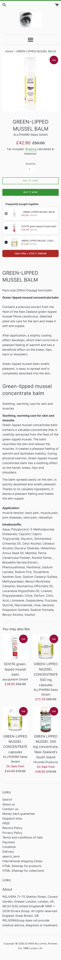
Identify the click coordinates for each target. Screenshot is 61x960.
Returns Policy (12, 828)
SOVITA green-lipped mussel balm (38, 226)
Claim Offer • (30, 253)
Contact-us (10, 809)
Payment (8, 842)
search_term (11, 856)
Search (7, 799)
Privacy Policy (12, 833)
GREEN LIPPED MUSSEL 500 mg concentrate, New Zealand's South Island (45, 746)
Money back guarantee (18, 814)
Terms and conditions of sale (22, 837)
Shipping (31, 149)
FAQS (6, 823)
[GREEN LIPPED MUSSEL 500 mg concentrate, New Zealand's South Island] (46, 719)
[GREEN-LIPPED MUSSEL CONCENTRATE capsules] (15, 719)
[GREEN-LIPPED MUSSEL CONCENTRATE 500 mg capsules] (46, 647)
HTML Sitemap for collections (23, 870)
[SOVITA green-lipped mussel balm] (15, 647)
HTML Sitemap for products (21, 866)
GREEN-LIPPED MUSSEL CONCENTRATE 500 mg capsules (38, 240)
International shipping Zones (22, 861)
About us (8, 804)
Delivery (8, 851)
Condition (9, 847)
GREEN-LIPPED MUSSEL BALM (39, 212)
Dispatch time (12, 818)
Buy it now (31, 192)
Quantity (31, 163)
